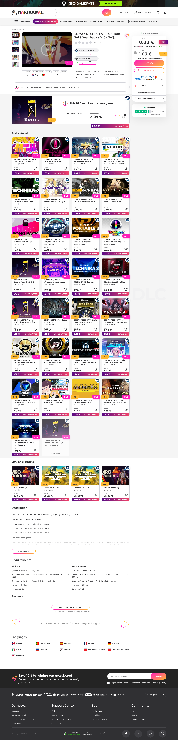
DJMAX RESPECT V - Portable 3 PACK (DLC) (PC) (53, 361)
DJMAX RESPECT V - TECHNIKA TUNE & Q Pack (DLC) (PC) (25, 200)
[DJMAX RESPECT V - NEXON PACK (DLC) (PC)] (115, 147)
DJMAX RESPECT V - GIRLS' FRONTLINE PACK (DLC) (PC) (84, 200)
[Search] (106, 12)
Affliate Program (138, 719)
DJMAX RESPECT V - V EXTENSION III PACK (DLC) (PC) (55, 200)
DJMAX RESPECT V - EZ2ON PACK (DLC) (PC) (54, 241)
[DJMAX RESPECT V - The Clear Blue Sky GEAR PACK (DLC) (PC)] (115, 348)
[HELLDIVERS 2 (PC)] (55, 475)
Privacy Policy (160, 683)
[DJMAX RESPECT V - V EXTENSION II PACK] (85, 147)
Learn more (89, 74)
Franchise (95, 715)
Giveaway (135, 715)
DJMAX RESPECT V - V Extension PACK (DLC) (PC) (115, 401)
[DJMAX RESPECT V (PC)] (32, 110)
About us (15, 711)
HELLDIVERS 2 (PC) (52, 488)
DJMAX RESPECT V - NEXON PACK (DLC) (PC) (114, 160)
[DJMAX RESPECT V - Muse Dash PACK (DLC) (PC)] (25, 147)
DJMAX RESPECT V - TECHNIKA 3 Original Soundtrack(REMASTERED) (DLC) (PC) (85, 281)
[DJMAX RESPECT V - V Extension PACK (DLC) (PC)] (115, 388)
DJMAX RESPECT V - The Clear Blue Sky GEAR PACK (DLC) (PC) (114, 361)
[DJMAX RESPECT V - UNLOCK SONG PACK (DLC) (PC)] (25, 227)
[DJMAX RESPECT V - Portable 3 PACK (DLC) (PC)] (55, 348)
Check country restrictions (87, 64)
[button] (165, 13)
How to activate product (61, 719)
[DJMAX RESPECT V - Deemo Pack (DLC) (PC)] (25, 267)
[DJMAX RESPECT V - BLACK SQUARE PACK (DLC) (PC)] (115, 267)
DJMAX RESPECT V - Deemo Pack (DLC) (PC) (24, 281)
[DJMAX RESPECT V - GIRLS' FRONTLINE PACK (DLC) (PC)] (85, 187)
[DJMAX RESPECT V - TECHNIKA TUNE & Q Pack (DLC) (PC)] (25, 187)
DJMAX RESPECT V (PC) (73, 113)
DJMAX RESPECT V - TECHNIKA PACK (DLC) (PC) (54, 160)
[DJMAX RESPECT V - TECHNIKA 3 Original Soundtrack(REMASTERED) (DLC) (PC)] (85, 267)
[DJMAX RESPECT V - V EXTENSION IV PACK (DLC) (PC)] (115, 308)
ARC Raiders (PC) (21, 488)
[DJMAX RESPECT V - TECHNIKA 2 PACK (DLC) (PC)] (115, 227)
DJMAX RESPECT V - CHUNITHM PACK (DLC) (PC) (84, 401)
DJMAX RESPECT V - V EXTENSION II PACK (83, 160)
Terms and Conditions (141, 683)
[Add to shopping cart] (124, 116)
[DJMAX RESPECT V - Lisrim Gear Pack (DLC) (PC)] (85, 308)
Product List (96, 711)
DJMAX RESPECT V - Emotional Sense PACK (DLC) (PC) (24, 441)
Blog (133, 711)
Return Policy (57, 715)
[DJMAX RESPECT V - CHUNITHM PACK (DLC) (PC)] (85, 388)
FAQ (53, 711)
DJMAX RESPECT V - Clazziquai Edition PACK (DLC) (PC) (24, 361)
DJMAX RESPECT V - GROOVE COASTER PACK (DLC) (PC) (85, 361)
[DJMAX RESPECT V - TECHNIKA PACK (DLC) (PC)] (55, 147)
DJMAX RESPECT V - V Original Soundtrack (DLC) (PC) (25, 321)
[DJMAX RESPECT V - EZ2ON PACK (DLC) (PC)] (55, 227)
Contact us (56, 723)
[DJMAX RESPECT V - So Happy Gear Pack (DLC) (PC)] (55, 388)
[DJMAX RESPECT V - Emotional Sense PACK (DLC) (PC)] (25, 428)
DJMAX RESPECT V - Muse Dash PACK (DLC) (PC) (25, 160)
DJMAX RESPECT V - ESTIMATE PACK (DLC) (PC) (114, 200)
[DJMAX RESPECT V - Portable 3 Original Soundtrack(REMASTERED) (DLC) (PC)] (85, 227)
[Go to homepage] (28, 12)
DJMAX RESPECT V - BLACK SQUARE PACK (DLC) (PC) (113, 281)
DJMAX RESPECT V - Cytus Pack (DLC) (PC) (55, 321)
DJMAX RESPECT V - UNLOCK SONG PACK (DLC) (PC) (23, 241)
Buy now (149, 63)
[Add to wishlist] (127, 36)
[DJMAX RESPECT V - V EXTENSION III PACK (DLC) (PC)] (55, 187)
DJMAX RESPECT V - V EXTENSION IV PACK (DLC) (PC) (115, 321)
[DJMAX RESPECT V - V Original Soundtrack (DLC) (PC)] (25, 308)
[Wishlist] (158, 13)
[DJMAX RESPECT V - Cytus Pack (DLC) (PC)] (55, 308)
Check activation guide (86, 54)
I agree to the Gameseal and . (138, 683)
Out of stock (55, 453)
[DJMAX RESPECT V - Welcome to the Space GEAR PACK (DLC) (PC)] (55, 267)
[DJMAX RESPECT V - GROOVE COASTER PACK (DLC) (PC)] (85, 348)
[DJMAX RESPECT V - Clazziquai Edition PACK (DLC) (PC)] (25, 348)
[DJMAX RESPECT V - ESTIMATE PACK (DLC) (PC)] (115, 187)
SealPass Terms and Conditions (25, 719)
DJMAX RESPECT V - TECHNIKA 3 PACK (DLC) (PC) (24, 401)
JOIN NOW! (158, 676)
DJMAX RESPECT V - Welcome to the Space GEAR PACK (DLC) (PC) (54, 281)
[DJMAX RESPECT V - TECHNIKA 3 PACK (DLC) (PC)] (25, 388)
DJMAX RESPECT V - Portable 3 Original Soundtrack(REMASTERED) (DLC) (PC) (85, 241)
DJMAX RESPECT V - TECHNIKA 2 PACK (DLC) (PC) (114, 241)
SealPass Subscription (100, 719)
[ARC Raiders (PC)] (25, 475)
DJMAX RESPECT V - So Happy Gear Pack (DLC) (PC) (54, 401)
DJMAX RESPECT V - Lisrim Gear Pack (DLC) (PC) (85, 321)
